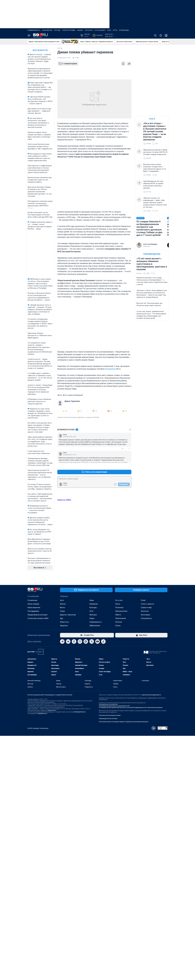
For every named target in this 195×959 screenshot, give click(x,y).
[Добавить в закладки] (123, 63)
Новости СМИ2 (64, 500)
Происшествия (121, 611)
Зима (91, 600)
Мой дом (93, 615)
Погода (57, 30)
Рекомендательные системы (108, 718)
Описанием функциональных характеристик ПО (114, 706)
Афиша (80, 30)
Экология (145, 611)
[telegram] (62, 641)
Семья (117, 626)
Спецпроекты (146, 618)
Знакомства (47, 30)
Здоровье (64, 626)
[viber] (80, 641)
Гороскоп (89, 30)
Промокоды (124, 30)
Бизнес (63, 604)
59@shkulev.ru (51, 710)
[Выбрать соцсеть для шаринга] (129, 63)
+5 (122, 466)
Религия (118, 622)
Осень (117, 604)
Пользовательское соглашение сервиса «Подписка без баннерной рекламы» (124, 721)
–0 (129, 466)
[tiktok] (103, 641)
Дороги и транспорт (68, 615)
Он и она (118, 600)
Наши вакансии (34, 607)
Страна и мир (146, 607)
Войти (65, 485)
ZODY (109, 30)
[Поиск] (155, 35)
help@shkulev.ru (42, 713)
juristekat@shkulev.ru (79, 712)
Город (62, 611)
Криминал (93, 604)
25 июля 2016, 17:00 (63, 58)
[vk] (68, 641)
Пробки (98, 35)
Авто (62, 600)
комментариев (69, 64)
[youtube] (97, 641)
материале (111, 369)
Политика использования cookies (110, 715)
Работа (118, 615)
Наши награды (33, 604)
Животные (64, 622)
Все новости (40, 50)
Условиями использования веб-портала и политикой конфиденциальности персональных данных (130, 707)
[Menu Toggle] (29, 35)
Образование (94, 626)
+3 (122, 448)
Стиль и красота (147, 604)
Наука (91, 618)
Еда (61, 618)
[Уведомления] (160, 35)
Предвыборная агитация (37, 615)
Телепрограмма (68, 30)
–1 (129, 448)
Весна (62, 607)
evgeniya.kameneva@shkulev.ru (151, 695)
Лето (91, 611)
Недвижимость (34, 30)
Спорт (143, 600)
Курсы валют (100, 30)
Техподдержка (33, 611)
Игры (115, 30)
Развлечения (120, 618)
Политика (119, 607)
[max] (86, 641)
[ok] (74, 641)
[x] (91, 641)
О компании (32, 600)
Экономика (145, 615)
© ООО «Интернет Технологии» (38, 728)
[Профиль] (166, 35)
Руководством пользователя (108, 704)
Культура (93, 607)
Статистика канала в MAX (38, 618)
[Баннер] (70, 42)
